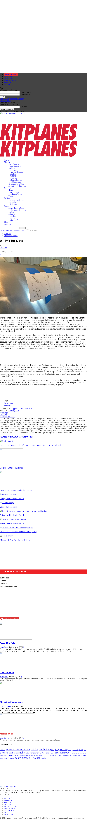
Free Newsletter (10, 80)
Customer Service (15, 180)
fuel (41, 753)
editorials (81, 750)
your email (23, 107)
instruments (75, 753)
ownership (32, 755)
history (52, 753)
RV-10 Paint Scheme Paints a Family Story (18, 532)
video (37, 758)
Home (6, 160)
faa (28, 753)
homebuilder (8, 403)
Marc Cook (4, 647)
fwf (43, 753)
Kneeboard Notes (15, 194)
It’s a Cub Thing (7, 673)
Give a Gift (8, 84)
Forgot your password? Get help (12, 99)
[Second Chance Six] (7, 503)
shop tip (6, 758)
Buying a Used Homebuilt (17, 210)
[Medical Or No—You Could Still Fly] (6, 536)
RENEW (3, 581)
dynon (73, 750)
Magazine (7, 162)
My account (8, 78)
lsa (6, 755)
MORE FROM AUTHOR (24, 437)
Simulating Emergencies (11, 702)
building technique (41, 749)
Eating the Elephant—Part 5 (12, 499)
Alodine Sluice (6, 734)
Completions (13, 202)
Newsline (7, 188)
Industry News (13, 192)
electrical (4, 753)
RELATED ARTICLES (8, 437)
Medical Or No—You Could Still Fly (15, 540)
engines (22, 752)
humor (68, 753)
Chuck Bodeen (5, 706)
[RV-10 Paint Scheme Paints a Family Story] (16, 528)
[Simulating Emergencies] (17, 698)
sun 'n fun (20, 758)
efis (85, 750)
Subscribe (8, 76)
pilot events (39, 755)
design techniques (63, 749)
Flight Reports (13, 164)
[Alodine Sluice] (17, 730)
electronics (13, 753)
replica (75, 755)
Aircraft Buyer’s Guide (16, 208)
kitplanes (2, 755)
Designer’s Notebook (16, 172)
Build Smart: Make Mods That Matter (16, 490)
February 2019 (13, 411)
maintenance (14, 755)
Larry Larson (4, 738)
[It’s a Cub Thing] (17, 669)
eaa (76, 750)
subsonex (7, 405)
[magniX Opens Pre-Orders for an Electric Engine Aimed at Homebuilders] (6, 441)
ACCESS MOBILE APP (8, 586)
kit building (82, 753)
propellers (54, 755)
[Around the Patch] (16, 639)
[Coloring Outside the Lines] (11, 464)
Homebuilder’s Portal (16, 200)
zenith (43, 758)
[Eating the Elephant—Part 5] (8, 495)
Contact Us (12, 178)
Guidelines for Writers (16, 184)
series (1, 758)
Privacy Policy (5, 101)
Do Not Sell (8, 814)
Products (11, 218)
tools (27, 758)
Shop (6, 222)
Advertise (7, 82)
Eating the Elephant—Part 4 (12, 515)
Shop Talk (12, 170)
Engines (11, 212)
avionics (24, 749)
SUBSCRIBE (12, 176)
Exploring (11, 168)
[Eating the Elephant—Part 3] (13, 519)
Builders (7, 198)
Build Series (12, 204)
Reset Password (14, 182)
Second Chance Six (8, 507)
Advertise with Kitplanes (17, 186)
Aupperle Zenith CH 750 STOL (22, 409)
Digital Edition (13, 174)
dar (52, 749)
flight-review (34, 753)
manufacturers (24, 755)
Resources (8, 206)
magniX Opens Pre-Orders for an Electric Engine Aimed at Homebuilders (31, 445)
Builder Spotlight (14, 166)
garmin (47, 753)
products (47, 755)
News (10, 190)
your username (25, 92)
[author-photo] (4, 413)
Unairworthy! (13, 220)
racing (60, 755)
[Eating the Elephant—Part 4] (23, 511)
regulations (66, 755)
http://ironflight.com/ (7, 417)
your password (25, 94)
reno (71, 755)
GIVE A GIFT (5, 584)
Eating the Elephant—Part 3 (12, 523)
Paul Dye (3, 248)
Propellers (12, 216)
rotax (79, 755)
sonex (12, 758)
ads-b (2, 749)
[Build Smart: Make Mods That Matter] (11, 486)
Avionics (11, 214)
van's (33, 758)
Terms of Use (9, 810)
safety (83, 755)
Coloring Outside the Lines (11, 468)
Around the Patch (8, 643)
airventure (12, 749)
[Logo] (38, 140)
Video (10, 196)
